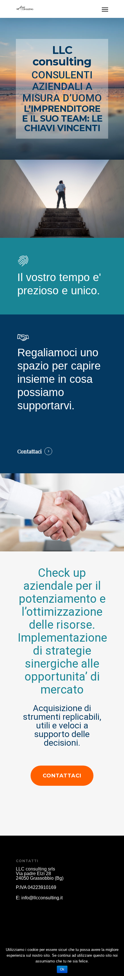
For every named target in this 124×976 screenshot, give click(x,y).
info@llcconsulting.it (42, 897)
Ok (62, 969)
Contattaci (29, 451)
